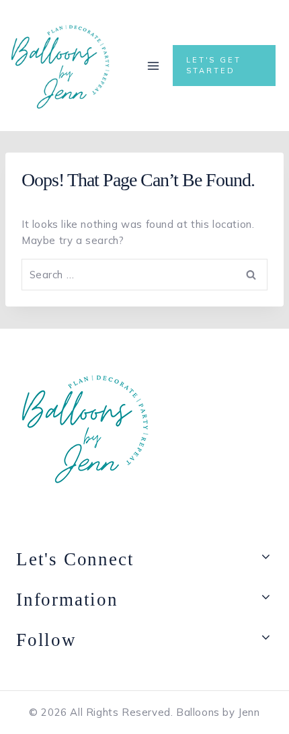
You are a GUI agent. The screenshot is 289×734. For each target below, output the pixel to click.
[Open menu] (153, 65)
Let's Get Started (213, 65)
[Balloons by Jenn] (60, 65)
